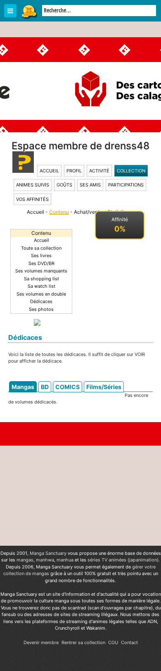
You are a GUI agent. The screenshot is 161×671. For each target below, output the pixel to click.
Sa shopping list (41, 279)
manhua (65, 560)
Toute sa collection (41, 248)
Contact (129, 642)
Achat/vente (88, 212)
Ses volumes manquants (41, 271)
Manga (29, 11)
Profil (74, 171)
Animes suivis (32, 185)
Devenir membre (41, 642)
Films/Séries (103, 386)
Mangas (23, 386)
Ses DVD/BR (41, 263)
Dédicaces (41, 301)
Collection (131, 171)
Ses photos (41, 309)
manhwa (45, 560)
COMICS (67, 386)
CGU (113, 642)
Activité (99, 171)
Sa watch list (41, 286)
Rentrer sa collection (83, 642)
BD (45, 386)
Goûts (64, 185)
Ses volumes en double (41, 294)
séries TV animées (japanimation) (123, 560)
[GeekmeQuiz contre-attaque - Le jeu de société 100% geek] (37, 321)
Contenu (59, 212)
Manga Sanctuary (48, 553)
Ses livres (41, 255)
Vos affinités (32, 199)
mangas (25, 560)
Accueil (49, 171)
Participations (126, 185)
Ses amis (90, 185)
